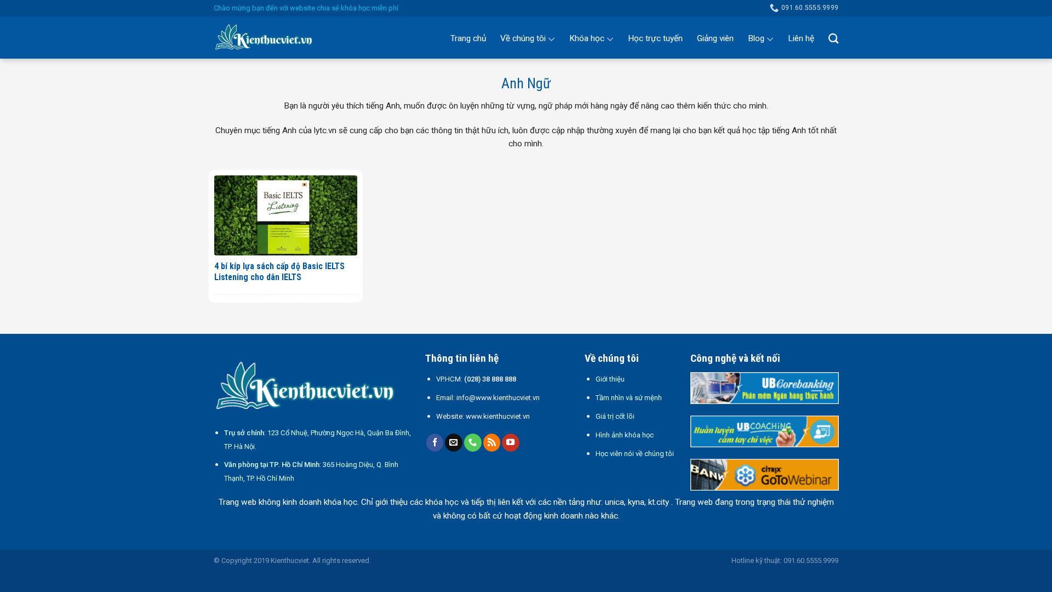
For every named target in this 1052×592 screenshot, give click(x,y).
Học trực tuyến (655, 38)
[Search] (833, 38)
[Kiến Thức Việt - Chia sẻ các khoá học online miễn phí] (268, 38)
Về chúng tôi (523, 38)
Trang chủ (468, 38)
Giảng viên (715, 38)
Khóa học (586, 38)
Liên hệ (801, 38)
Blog (756, 38)
